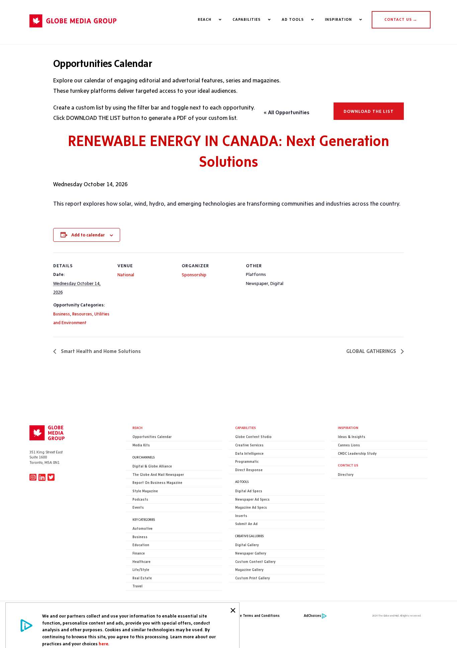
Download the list (369, 111)
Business (61, 313)
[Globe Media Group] (73, 30)
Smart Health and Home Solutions (100, 351)
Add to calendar (88, 234)
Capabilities (245, 428)
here (103, 643)
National (125, 274)
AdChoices (312, 616)
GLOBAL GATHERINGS (371, 351)
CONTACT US (401, 19)
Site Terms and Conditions (257, 616)
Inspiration (348, 428)
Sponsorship (194, 274)
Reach (137, 428)
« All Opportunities (286, 112)
